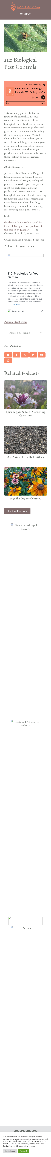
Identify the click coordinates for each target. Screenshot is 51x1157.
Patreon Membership (15, 321)
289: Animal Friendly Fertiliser (25, 457)
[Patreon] (25, 1024)
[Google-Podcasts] (25, 817)
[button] (25, 14)
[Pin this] (42, 354)
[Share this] (16, 354)
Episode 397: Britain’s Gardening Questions (25, 413)
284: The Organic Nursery (25, 498)
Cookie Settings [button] (10, 1151)
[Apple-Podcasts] (25, 621)
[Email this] (8, 354)
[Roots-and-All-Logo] (25, 6)
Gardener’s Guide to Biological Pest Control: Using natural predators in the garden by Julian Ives (24, 226)
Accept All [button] (23, 1151)
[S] (25, 921)
